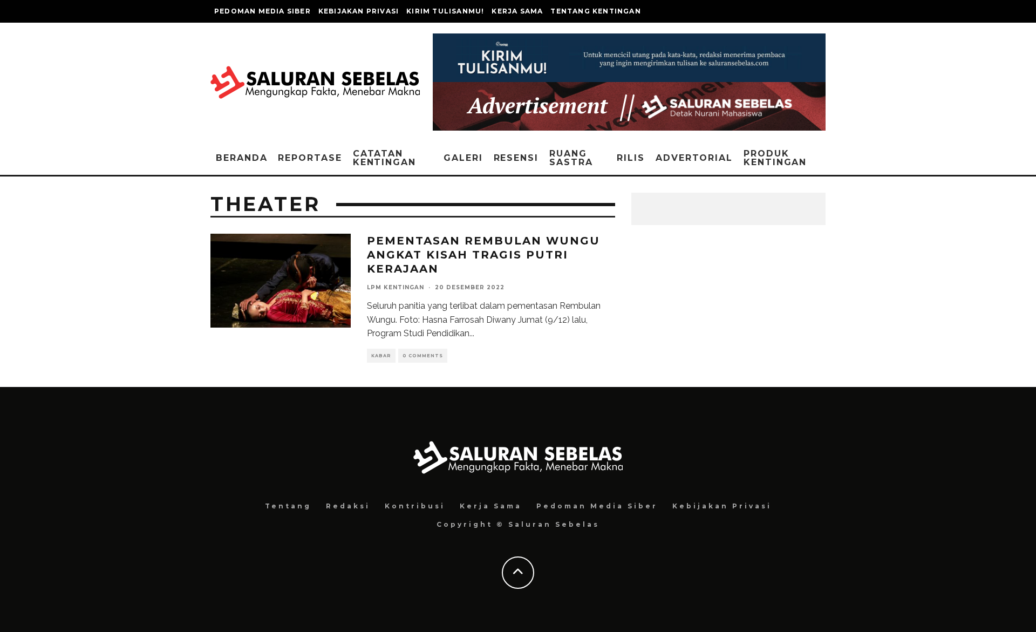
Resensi (516, 158)
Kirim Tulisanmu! (445, 11)
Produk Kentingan (775, 157)
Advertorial (694, 158)
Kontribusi (415, 506)
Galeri (463, 158)
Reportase (310, 158)
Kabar (381, 355)
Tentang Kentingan (595, 11)
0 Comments (423, 355)
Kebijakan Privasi (358, 11)
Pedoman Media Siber (262, 11)
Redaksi (348, 506)
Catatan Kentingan (384, 157)
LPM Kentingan (395, 287)
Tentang (288, 506)
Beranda (241, 158)
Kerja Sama (517, 11)
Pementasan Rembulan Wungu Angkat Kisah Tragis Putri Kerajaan (483, 254)
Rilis (631, 158)
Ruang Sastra (571, 157)
